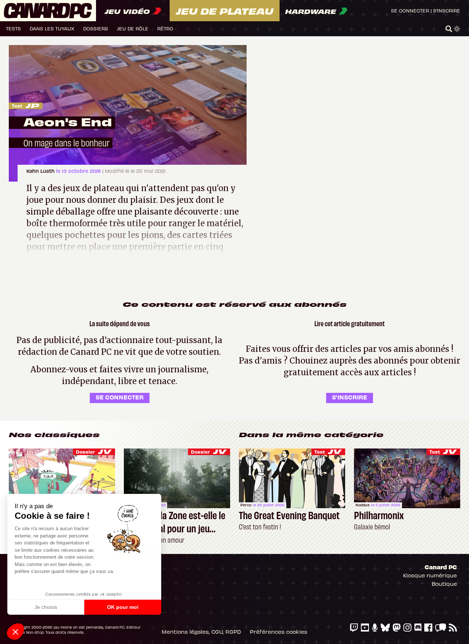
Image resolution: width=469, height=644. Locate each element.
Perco (245, 505)
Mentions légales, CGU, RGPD (201, 631)
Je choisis (45, 607)
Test (17, 106)
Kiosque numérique (430, 575)
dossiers (95, 28)
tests (13, 28)
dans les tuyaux (52, 28)
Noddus (362, 505)
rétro (165, 28)
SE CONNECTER (120, 397)
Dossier (85, 451)
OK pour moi (123, 607)
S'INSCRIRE (349, 397)
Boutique (444, 583)
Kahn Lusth (41, 171)
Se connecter (410, 10)
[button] (15, 631)
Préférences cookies (278, 631)
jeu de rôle (132, 28)
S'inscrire (446, 10)
